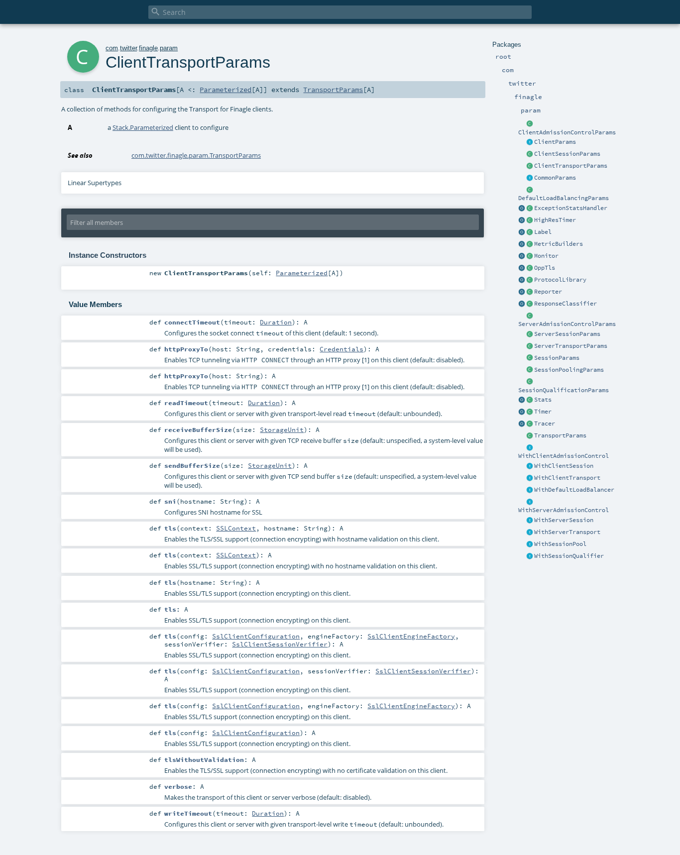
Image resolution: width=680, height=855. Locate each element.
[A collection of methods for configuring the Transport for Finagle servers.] (530, 346)
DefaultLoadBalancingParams (563, 198)
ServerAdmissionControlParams (567, 324)
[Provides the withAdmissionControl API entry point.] (530, 502)
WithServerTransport (567, 532)
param (169, 48)
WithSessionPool (560, 543)
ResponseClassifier (565, 303)
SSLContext (236, 528)
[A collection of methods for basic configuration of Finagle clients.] (530, 142)
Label (543, 231)
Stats (543, 399)
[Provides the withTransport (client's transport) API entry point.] (530, 478)
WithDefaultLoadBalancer (574, 489)
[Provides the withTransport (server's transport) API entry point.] (530, 532)
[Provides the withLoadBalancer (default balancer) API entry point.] (530, 490)
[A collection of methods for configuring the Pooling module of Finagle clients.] (530, 370)
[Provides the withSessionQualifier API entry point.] (530, 556)
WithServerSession (563, 520)
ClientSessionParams (567, 153)
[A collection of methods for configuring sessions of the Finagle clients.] (530, 154)
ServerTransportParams (570, 345)
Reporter (548, 291)
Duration (276, 322)
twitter (128, 48)
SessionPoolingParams (569, 369)
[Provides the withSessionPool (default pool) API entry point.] (530, 544)
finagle (148, 48)
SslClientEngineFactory (411, 636)
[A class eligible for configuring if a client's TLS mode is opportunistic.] (530, 268)
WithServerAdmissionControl (563, 510)
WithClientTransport (567, 477)
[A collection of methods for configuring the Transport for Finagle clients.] (530, 166)
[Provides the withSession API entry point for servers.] (530, 521)
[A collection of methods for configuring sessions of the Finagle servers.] (530, 334)
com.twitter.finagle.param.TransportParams (196, 155)
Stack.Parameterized (143, 127)
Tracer (544, 423)
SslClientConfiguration (256, 636)
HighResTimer (555, 219)
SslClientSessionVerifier (280, 644)
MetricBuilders (558, 243)
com (112, 48)
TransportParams (560, 435)
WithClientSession (563, 465)
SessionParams (556, 357)
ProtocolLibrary (560, 279)
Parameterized (225, 89)
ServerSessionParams (567, 333)
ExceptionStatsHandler (570, 208)
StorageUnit (282, 429)
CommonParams (555, 177)
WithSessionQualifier (569, 555)
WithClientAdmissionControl (563, 455)
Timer (543, 411)
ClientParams (555, 141)
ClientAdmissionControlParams (567, 132)
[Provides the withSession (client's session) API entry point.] (530, 466)
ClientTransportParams (570, 165)
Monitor (546, 255)
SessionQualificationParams (563, 390)
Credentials (341, 349)
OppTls (544, 267)
